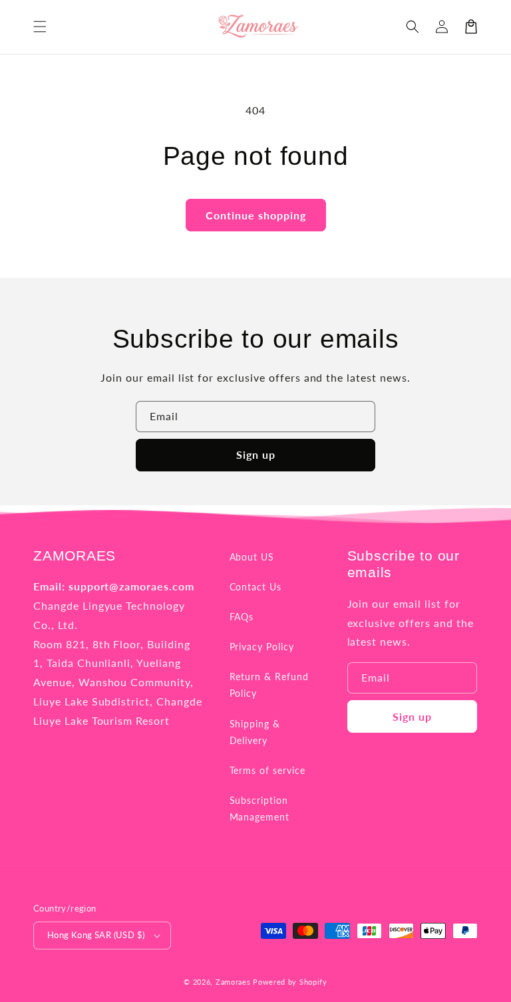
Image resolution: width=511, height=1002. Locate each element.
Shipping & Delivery (255, 732)
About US (252, 557)
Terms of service (267, 770)
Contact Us (256, 586)
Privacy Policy (262, 646)
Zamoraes (233, 981)
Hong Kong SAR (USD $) (95, 935)
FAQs (242, 616)
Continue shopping (256, 215)
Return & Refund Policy (269, 685)
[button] (40, 26)
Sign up (255, 454)
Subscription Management (260, 808)
